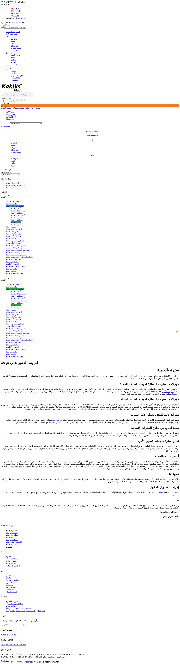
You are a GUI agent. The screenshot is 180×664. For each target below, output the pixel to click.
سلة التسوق (15, 78)
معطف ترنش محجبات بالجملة (18, 250)
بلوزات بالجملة (56, 420)
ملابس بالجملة (11, 269)
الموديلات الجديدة (13, 31)
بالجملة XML (11, 563)
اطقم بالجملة (11, 227)
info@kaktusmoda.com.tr (13, 645)
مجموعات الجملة (13, 231)
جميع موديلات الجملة (14, 236)
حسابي (13, 71)
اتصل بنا (9, 546)
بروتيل (13, 43)
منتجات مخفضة (12, 262)
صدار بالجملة (16, 222)
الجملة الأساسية (12, 264)
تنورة (13, 57)
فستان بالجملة (12, 533)
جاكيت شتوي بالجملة (19, 217)
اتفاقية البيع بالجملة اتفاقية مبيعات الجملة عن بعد (25, 611)
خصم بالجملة (11, 271)
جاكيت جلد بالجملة (18, 210)
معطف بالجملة (17, 213)
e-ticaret (28, 662)
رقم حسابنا (10, 589)
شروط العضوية (12, 601)
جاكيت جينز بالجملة (18, 215)
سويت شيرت (16, 48)
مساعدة (10, 22)
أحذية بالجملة (11, 238)
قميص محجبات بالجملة (15, 252)
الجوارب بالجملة (116, 435)
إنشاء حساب (24, 108)
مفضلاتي (14, 80)
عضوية (8, 556)
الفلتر (4, 192)
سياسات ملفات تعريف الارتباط (18, 608)
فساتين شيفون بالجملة (15, 241)
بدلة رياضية (15, 55)
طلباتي (13, 73)
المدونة (4, 22)
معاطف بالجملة (156, 492)
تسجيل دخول (34, 108)
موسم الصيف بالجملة (14, 273)
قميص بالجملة (11, 530)
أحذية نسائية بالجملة (14, 234)
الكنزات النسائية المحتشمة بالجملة (20, 257)
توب (92, 139)
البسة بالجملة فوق (13, 201)
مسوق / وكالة (11, 561)
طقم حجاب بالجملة (13, 259)
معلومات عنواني (17, 75)
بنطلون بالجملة (12, 203)
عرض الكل (15, 50)
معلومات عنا (11, 587)
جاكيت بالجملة (16, 208)
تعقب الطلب (19, 22)
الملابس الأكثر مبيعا (13, 243)
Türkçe (17, 9)
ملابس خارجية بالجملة (15, 185)
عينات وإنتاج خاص (13, 566)
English (17, 11)
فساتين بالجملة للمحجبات (16, 248)
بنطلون (14, 59)
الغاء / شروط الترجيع (14, 604)
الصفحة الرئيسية (12, 183)
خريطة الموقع (11, 592)
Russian (17, 13)
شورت (13, 62)
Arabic (16, 16)
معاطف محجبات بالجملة (16, 255)
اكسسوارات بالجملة (14, 229)
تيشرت (14, 38)
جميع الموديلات (12, 34)
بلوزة (13, 41)
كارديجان (14, 45)
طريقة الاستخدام (12, 559)
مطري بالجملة (16, 224)
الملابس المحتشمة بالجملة (16, 245)
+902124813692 (8, 635)
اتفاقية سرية (11, 606)
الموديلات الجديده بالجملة (16, 266)
